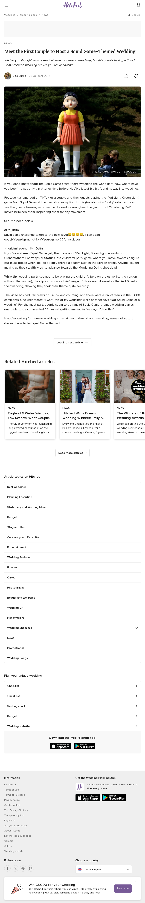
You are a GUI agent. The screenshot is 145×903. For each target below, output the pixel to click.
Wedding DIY (15, 608)
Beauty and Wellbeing (21, 597)
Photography (15, 587)
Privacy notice (12, 799)
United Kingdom (93, 869)
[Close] (135, 881)
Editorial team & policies (17, 835)
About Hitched (12, 830)
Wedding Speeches (19, 628)
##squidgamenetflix (25, 239)
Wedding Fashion (18, 557)
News (45, 14)
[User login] (139, 5)
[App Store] (87, 800)
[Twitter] (15, 868)
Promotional (15, 648)
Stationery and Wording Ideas (26, 507)
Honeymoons (16, 618)
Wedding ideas (28, 14)
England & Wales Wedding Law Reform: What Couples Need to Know (29, 415)
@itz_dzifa (11, 230)
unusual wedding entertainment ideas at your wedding (70, 318)
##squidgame (49, 239)
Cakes (11, 577)
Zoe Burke (19, 76)
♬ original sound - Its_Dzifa (23, 248)
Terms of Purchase (14, 794)
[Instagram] (31, 868)
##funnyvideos (70, 239)
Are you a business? (15, 825)
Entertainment (16, 547)
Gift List (8, 846)
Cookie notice (12, 805)
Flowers (12, 567)
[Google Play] (114, 800)
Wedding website (18, 726)
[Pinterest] (23, 868)
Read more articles (70, 453)
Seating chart (16, 706)
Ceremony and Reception (23, 537)
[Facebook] (7, 868)
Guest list (13, 696)
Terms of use (11, 789)
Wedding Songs (17, 658)
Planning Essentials (20, 497)
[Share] (126, 75)
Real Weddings (17, 487)
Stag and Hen (16, 527)
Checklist (13, 686)
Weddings (10, 14)
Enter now (123, 888)
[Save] (136, 75)
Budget (12, 517)
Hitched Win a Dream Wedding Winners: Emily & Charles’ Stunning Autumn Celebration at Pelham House (83, 415)
